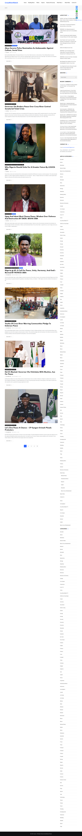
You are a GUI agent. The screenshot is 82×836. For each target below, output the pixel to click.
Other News (59, 2)
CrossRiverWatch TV (64, 220)
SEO (61, 410)
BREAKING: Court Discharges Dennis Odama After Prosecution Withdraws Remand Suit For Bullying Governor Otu (67, 52)
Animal (61, 176)
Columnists (62, 211)
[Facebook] (79, 7)
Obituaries (62, 360)
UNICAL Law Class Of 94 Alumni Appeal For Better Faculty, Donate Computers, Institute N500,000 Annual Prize (68, 20)
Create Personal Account (65, 90)
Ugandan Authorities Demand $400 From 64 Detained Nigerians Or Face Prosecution (68, 105)
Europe (61, 258)
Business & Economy (51, 2)
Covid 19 (62, 214)
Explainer (62, 261)
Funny (61, 287)
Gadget (61, 293)
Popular (61, 384)
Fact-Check (62, 267)
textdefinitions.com (64, 120)
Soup (61, 416)
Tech (61, 421)
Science (61, 401)
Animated (62, 179)
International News (63, 311)
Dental (61, 238)
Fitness (61, 279)
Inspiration (62, 308)
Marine (61, 328)
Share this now (79, 20)
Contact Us (74, 2)
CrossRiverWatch (11, 2)
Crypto (61, 226)
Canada (61, 206)
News (61, 357)
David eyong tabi (63, 109)
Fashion (61, 270)
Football (61, 284)
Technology (62, 424)
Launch (61, 319)
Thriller (61, 430)
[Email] (79, 16)
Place (61, 372)
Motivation (62, 343)
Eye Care (62, 264)
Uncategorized (63, 439)
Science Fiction (63, 407)
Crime (61, 217)
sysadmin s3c (8, 376)
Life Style (62, 322)
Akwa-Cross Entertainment (65, 171)
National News (63, 351)
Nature (61, 354)
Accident (61, 159)
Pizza (61, 369)
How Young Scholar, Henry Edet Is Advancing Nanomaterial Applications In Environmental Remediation (68, 128)
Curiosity (62, 229)
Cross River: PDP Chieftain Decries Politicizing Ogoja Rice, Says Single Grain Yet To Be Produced (68, 92)
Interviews (62, 314)
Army (61, 182)
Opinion (43, 2)
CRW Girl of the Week (64, 223)
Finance (61, 276)
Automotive (62, 185)
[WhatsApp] (79, 11)
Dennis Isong (62, 235)
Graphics (61, 296)
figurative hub (62, 103)
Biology (61, 188)
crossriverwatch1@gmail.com (69, 147)
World (61, 451)
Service (61, 413)
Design (61, 241)
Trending (61, 436)
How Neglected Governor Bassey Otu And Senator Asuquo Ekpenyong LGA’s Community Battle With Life (68, 68)
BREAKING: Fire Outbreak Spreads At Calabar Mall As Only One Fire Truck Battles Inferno (68, 31)
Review (61, 395)
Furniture (61, 290)
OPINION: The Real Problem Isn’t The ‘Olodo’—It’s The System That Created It (68, 86)
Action (61, 162)
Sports (61, 419)
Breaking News (31, 2)
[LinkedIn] (79, 18)
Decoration (62, 232)
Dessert (61, 246)
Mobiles (61, 334)
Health (61, 302)
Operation (62, 363)
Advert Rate (67, 2)
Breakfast (62, 191)
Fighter (61, 273)
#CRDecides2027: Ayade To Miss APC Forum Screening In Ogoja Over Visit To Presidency (68, 122)
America (61, 174)
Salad (61, 398)
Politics (37, 2)
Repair (61, 389)
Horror (61, 305)
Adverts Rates (63, 168)
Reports (61, 392)
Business (62, 197)
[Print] (79, 13)
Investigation (62, 316)
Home (25, 2)
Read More (8, 61)
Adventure (62, 165)
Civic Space (62, 209)
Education (62, 255)
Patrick (7, 52)
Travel (61, 433)
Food (61, 281)
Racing (61, 386)
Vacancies (62, 442)
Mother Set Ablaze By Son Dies (66, 47)
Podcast (61, 375)
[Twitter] (79, 9)
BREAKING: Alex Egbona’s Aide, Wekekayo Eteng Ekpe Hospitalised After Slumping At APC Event (68, 111)
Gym (61, 299)
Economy (62, 249)
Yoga (61, 454)
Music (61, 346)
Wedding (62, 445)
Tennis (61, 427)
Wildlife (61, 448)
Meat (61, 331)
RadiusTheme (49, 833)
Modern (61, 337)
